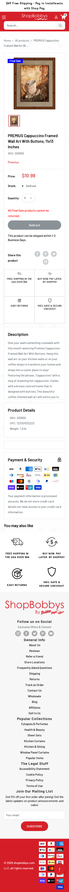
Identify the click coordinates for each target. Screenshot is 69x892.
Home (7, 41)
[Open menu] (4, 17)
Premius (13, 162)
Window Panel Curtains (34, 752)
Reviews (34, 651)
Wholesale (34, 696)
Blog (34, 701)
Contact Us (35, 690)
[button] (63, 17)
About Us (34, 645)
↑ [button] (59, 868)
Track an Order (34, 685)
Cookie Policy (34, 774)
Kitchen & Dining (34, 746)
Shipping (34, 673)
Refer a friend (34, 656)
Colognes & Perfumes (34, 724)
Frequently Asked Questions (34, 667)
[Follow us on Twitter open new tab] (34, 633)
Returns (34, 679)
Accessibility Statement (34, 768)
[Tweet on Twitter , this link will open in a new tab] (54, 254)
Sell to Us (34, 713)
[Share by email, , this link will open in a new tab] (45, 262)
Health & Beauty (34, 729)
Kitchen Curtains (34, 741)
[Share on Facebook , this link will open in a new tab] (37, 254)
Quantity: (14, 198)
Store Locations (34, 662)
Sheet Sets (34, 735)
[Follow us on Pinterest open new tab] (43, 633)
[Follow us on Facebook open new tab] (26, 633)
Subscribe (34, 826)
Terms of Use (34, 786)
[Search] (60, 25)
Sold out (34, 225)
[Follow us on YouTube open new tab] (51, 633)
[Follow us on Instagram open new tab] (18, 633)
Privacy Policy (34, 780)
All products (22, 41)
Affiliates (34, 707)
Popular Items (34, 758)
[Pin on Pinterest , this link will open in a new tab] (45, 254)
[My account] (56, 17)
